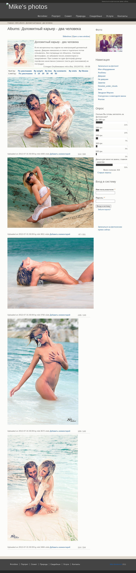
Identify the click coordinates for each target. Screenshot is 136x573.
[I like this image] (76, 154)
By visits (73, 71)
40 (52, 74)
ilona (100, 89)
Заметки (101, 83)
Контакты (123, 16)
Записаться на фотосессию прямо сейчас (115, 1)
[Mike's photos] (26, 6)
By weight (38, 71)
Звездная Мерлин (106, 93)
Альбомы (102, 73)
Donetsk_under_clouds (107, 86)
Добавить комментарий (60, 154)
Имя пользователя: (105, 190)
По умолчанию (25, 71)
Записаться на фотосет (108, 66)
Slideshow (67, 36)
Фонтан (101, 99)
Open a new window (80, 36)
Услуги (109, 16)
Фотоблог (43, 16)
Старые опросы (104, 173)
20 (43, 74)
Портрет (56, 16)
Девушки (101, 76)
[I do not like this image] (87, 234)
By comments (60, 71)
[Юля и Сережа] (109, 51)
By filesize (83, 71)
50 (56, 74)
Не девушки (103, 79)
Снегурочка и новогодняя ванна (112, 96)
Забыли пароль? (104, 210)
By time (48, 71)
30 (47, 74)
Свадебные (96, 16)
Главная (11, 23)
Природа (80, 16)
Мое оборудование (106, 69)
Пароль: (100, 198)
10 (39, 74)
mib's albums (20, 23)
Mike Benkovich (116, 564)
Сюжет (68, 16)
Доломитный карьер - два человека (39, 23)
